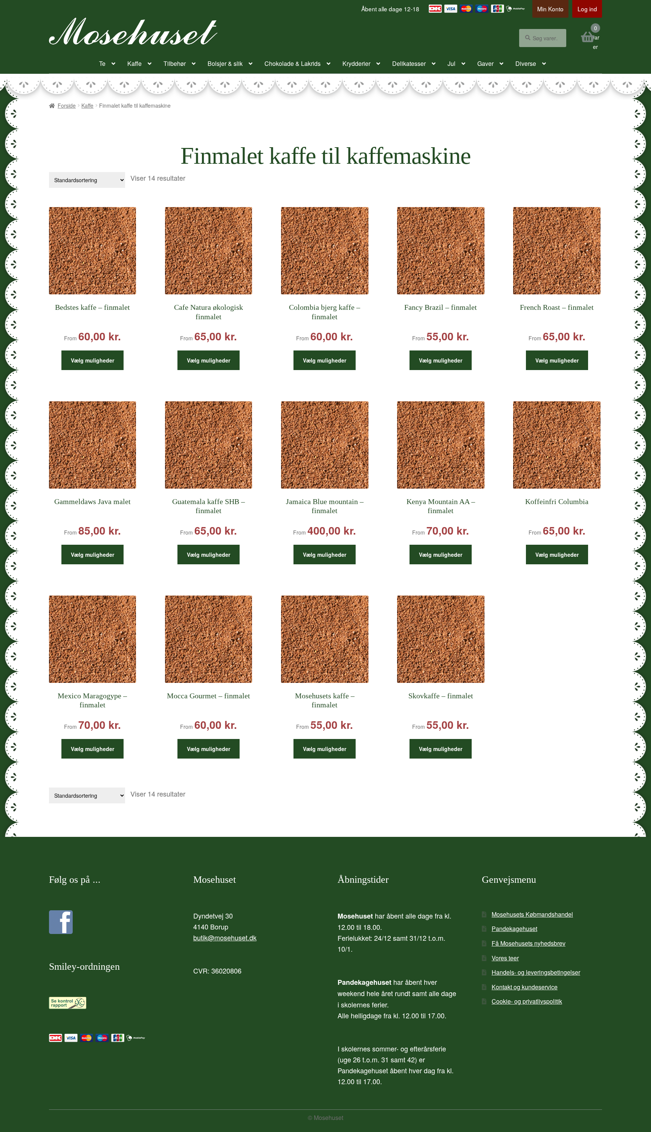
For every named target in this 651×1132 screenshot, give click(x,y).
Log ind (587, 9)
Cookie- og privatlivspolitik (527, 1001)
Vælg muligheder (92, 360)
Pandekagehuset (514, 928)
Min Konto (550, 9)
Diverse (525, 63)
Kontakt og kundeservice (525, 987)
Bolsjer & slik (225, 63)
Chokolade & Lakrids (292, 63)
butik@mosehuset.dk (225, 937)
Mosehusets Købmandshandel (532, 914)
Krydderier (356, 63)
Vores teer (505, 958)
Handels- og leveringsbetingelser (536, 972)
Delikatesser (409, 63)
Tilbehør (175, 63)
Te (102, 63)
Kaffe (134, 63)
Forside (67, 105)
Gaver (485, 63)
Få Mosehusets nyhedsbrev (528, 943)
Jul (451, 63)
